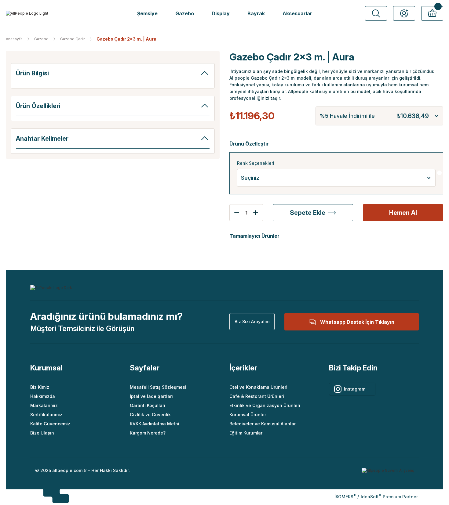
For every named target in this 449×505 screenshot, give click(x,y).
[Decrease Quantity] (234, 212)
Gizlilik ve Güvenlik (150, 414)
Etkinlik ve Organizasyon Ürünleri (264, 405)
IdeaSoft (371, 496)
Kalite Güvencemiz (50, 423)
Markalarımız (44, 405)
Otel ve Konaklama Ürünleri (258, 387)
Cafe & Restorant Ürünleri (256, 396)
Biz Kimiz (39, 387)
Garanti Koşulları (147, 405)
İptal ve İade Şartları (151, 396)
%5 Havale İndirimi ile (374, 116)
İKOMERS (345, 496)
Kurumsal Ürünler (247, 414)
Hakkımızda (42, 396)
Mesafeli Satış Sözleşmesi (158, 387)
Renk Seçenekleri (255, 163)
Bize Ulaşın (42, 432)
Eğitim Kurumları (246, 432)
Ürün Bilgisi (32, 73)
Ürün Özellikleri (38, 106)
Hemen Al (403, 212)
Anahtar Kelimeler (42, 138)
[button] (376, 13)
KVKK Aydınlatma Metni (154, 423)
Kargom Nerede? (148, 432)
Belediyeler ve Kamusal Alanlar (262, 423)
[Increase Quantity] (257, 212)
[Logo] (27, 13)
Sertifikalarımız (46, 414)
